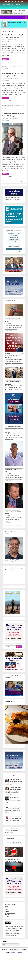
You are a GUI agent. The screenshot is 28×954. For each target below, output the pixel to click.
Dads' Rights (5, 66)
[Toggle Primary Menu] (26, 17)
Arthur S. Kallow (12, 105)
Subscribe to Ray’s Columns (16, 7)
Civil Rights (18, 105)
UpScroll (7, 914)
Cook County (10, 181)
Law (23, 66)
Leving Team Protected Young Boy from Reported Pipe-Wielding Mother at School (13, 781)
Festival (15, 106)
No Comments (6, 42)
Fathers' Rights (12, 66)
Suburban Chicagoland (18, 10)
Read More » (6, 59)
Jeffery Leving (19, 66)
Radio (5, 108)
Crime (22, 105)
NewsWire (6, 68)
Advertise (8, 7)
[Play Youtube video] (14, 852)
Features (24, 4)
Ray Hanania (16, 39)
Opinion (11, 4)
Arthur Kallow (6, 105)
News (7, 4)
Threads (7, 916)
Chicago (5, 181)
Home (3, 4)
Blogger (9, 25)
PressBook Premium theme (16, 952)
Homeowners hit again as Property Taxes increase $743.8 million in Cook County (13, 818)
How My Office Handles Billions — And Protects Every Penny (17, 23)
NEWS (14, 775)
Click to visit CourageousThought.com (14, 526)
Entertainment (18, 4)
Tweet (10, 61)
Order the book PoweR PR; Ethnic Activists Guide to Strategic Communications (13, 830)
